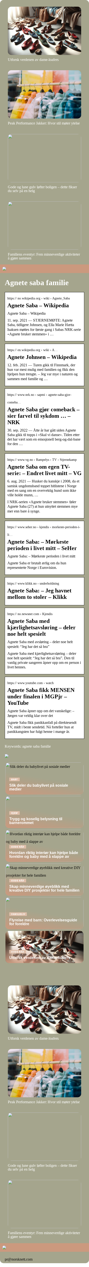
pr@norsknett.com (19, 1259)
